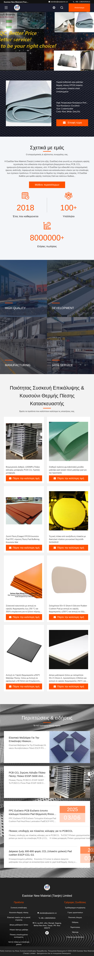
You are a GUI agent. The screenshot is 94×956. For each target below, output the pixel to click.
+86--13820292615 (82, 2)
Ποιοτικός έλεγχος (75, 917)
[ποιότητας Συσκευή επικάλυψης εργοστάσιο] (47, 41)
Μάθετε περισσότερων (47, 184)
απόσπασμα (79, 8)
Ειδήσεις (75, 922)
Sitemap (75, 932)
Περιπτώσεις (75, 927)
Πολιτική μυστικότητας (75, 937)
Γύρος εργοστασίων (75, 912)
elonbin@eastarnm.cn (59, 2)
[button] (12, 38)
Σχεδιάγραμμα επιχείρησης (75, 908)
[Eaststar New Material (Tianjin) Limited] (17, 8)
